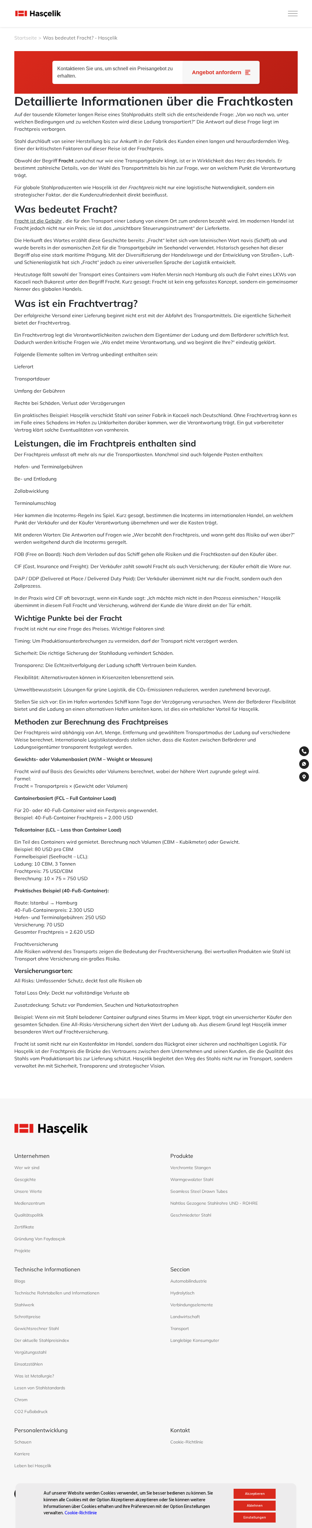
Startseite (25, 38)
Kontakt (180, 1430)
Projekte (22, 1250)
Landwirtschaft (185, 1316)
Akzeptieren (255, 1494)
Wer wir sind (26, 1167)
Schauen (22, 1442)
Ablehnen (255, 1506)
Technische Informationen (47, 1269)
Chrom (20, 1399)
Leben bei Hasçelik (32, 1465)
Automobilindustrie (188, 1281)
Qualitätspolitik (28, 1215)
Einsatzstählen (28, 1364)
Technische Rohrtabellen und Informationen (56, 1293)
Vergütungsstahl (30, 1352)
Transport (179, 1328)
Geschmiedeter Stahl (190, 1215)
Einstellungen (254, 1517)
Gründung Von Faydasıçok (39, 1239)
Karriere (22, 1454)
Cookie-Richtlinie (81, 1512)
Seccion (180, 1269)
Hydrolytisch (182, 1293)
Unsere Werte (28, 1191)
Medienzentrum (29, 1203)
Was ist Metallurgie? (34, 1376)
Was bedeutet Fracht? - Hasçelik (80, 38)
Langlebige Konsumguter (194, 1340)
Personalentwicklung (41, 1430)
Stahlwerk (24, 1304)
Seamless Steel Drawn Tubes (199, 1191)
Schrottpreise (27, 1316)
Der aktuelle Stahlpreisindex (41, 1340)
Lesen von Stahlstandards (39, 1388)
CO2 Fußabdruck (31, 1411)
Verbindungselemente (191, 1304)
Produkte (181, 1155)
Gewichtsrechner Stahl (36, 1328)
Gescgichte (25, 1179)
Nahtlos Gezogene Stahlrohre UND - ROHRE (214, 1203)
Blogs (19, 1281)
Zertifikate (24, 1227)
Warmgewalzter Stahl (191, 1179)
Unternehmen (32, 1155)
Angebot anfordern (216, 72)
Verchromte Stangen (190, 1167)
